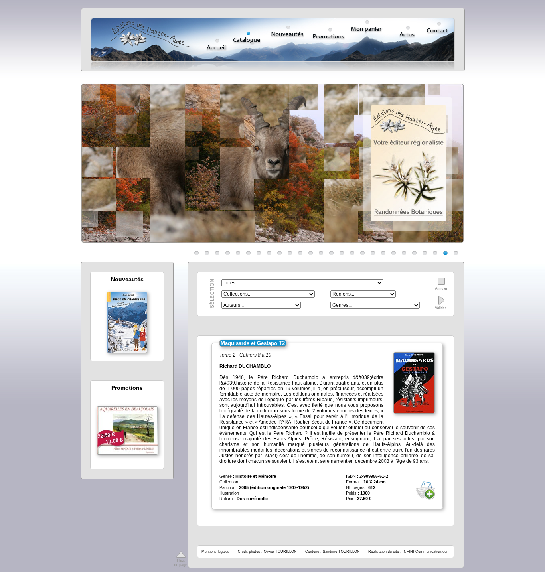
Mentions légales (215, 552)
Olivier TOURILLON (280, 552)
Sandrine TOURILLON (341, 552)
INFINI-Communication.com (426, 552)
